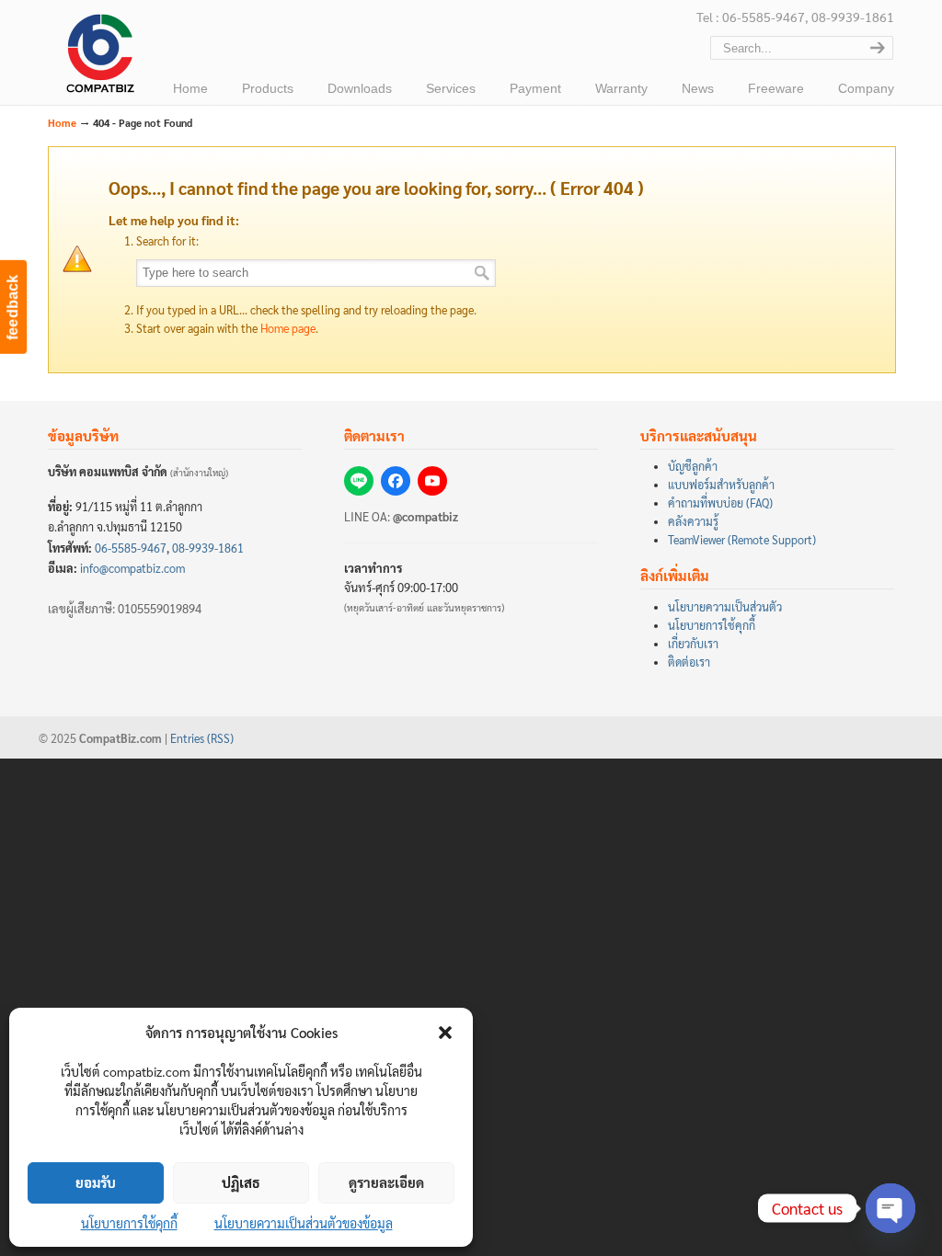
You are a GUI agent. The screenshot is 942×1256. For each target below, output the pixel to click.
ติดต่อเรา (689, 662)
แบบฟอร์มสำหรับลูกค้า (721, 484)
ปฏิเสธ (241, 1182)
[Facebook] (395, 481)
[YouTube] (432, 481)
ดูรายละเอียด (386, 1182)
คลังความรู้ (693, 521)
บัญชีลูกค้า (693, 466)
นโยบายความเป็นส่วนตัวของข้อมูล (303, 1223)
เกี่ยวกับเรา (693, 643)
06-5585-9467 (131, 548)
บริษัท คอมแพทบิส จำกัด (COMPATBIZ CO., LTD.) (98, 56)
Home (62, 123)
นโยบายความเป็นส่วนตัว (725, 606)
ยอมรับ (95, 1182)
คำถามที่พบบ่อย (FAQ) (720, 503)
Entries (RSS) (202, 738)
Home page (288, 328)
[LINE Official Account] (358, 481)
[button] (445, 1032)
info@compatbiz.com (132, 568)
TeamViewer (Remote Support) (742, 539)
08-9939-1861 (208, 548)
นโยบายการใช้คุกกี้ (129, 1223)
